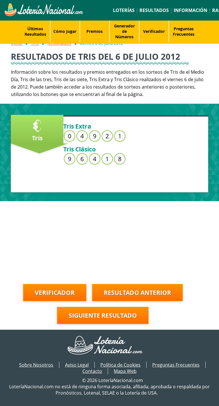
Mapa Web (125, 371)
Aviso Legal (77, 365)
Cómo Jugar (64, 31)
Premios (94, 31)
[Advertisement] (109, 241)
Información (190, 10)
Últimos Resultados (35, 31)
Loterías (124, 10)
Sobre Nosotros (36, 365)
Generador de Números (124, 31)
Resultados (154, 10)
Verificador (154, 31)
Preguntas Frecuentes (183, 31)
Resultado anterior (137, 293)
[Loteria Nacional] (43, 14)
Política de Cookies (120, 365)
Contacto (92, 371)
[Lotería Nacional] (109, 345)
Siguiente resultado (103, 315)
